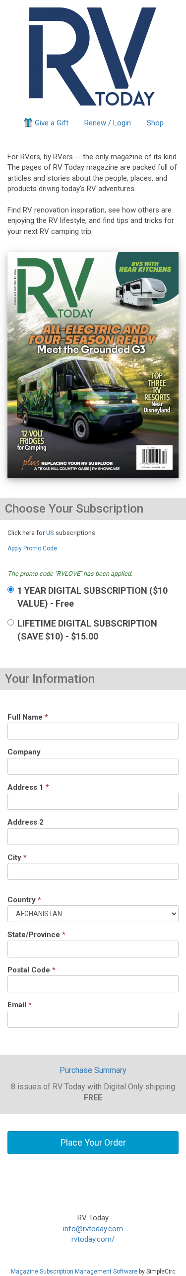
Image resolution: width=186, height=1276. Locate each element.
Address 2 (25, 822)
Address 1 (28, 787)
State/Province (36, 934)
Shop (155, 122)
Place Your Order (93, 1142)
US (50, 532)
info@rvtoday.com (93, 1228)
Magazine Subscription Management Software (74, 1271)
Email (19, 1004)
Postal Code (31, 969)
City (17, 857)
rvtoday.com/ (93, 1239)
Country (24, 899)
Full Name (27, 717)
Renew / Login (107, 122)
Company (24, 751)
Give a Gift (51, 122)
